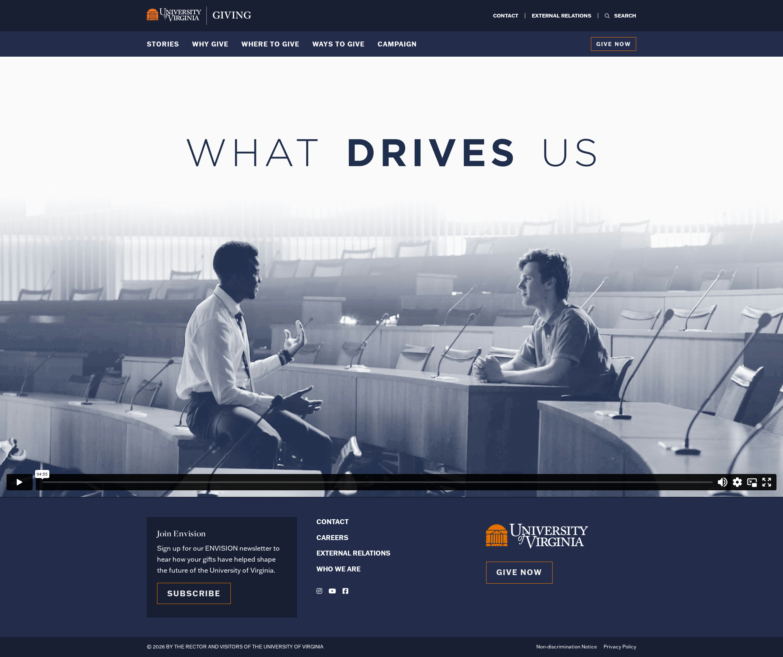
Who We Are (338, 568)
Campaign (397, 44)
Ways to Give (338, 44)
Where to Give (270, 44)
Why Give (210, 44)
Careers (332, 537)
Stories (163, 44)
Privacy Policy (620, 647)
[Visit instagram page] (319, 590)
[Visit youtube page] (332, 590)
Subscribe (194, 593)
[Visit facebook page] (345, 590)
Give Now (613, 43)
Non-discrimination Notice (566, 647)
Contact (505, 15)
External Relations (561, 15)
